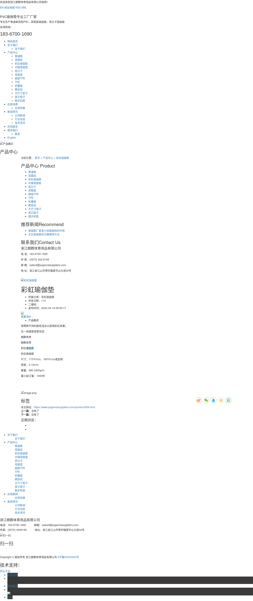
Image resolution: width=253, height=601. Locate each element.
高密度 (19, 74)
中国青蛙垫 (21, 67)
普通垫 (19, 56)
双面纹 (19, 60)
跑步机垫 (20, 100)
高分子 (19, 71)
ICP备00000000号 (68, 557)
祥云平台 (5, 571)
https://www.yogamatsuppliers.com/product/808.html (64, 407)
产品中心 (12, 52)
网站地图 (9, 7)
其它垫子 (20, 97)
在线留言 (12, 126)
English (11, 137)
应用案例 (12, 494)
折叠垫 (19, 85)
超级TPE (20, 78)
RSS (18, 7)
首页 (37, 158)
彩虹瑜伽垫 (21, 63)
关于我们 (12, 45)
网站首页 (12, 41)
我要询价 (26, 316)
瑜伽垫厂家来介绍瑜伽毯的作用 (46, 230)
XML (24, 7)
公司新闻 (20, 115)
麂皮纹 (19, 89)
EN (2, 7)
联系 (17, 134)
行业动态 (20, 119)
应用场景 (12, 104)
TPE (17, 82)
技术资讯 (20, 122)
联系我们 (12, 130)
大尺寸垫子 (21, 93)
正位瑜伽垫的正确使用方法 (43, 234)
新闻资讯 (12, 111)
